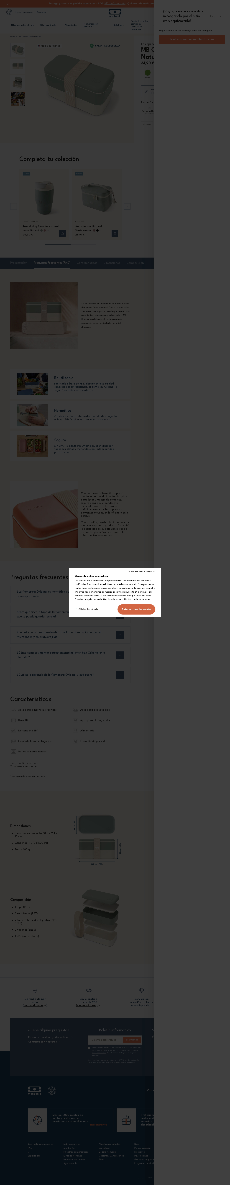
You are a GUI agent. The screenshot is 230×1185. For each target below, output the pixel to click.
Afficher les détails (88, 609)
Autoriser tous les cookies (136, 609)
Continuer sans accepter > (141, 572)
